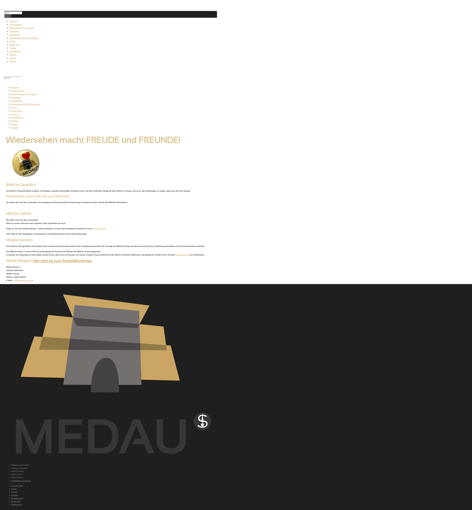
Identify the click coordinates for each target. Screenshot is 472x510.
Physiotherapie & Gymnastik (23, 94)
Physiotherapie (17, 91)
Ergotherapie (16, 101)
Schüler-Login (17, 486)
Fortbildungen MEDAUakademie (25, 104)
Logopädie (15, 97)
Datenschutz (16, 504)
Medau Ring (16, 111)
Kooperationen (17, 498)
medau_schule (99, 228)
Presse (14, 489)
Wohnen (14, 121)
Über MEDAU (17, 117)
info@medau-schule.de (23, 280)
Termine (14, 114)
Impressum (16, 501)
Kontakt (14, 128)
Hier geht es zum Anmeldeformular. (62, 260)
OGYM (14, 108)
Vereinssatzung (182, 255)
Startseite (15, 87)
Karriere (14, 124)
